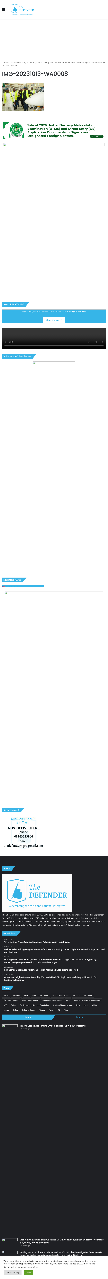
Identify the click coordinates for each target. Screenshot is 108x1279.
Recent (28, 1017)
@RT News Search (11, 1000)
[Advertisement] (54, 40)
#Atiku (6, 995)
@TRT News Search (30, 1000)
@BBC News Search (40, 995)
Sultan (15, 1010)
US (59, 1010)
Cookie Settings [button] (13, 1272)
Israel (86, 1005)
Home (6, 62)
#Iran (26, 995)
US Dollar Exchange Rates (16, 587)
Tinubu (42, 1010)
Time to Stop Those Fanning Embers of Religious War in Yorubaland (53, 1025)
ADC (68, 1000)
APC (5, 1005)
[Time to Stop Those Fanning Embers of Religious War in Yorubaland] (10, 1130)
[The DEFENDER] (22, 9)
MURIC (94, 1005)
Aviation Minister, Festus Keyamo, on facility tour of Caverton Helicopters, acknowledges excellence (55, 62)
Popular (80, 1017)
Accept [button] (28, 1272)
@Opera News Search (60, 995)
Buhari (13, 1005)
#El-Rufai (16, 995)
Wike (66, 1010)
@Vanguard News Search (52, 1000)
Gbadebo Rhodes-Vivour (62, 1005)
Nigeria (6, 1010)
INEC (78, 1005)
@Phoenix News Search (82, 995)
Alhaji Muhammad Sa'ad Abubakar (87, 1000)
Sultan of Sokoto (28, 1010)
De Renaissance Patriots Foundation (34, 1005)
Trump (51, 1010)
